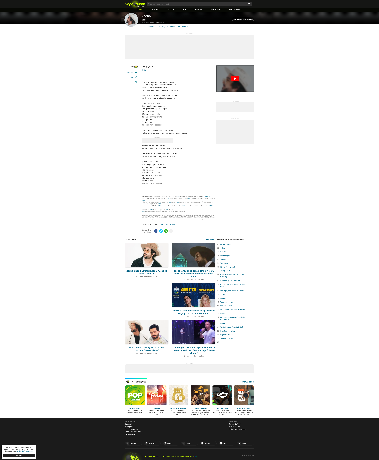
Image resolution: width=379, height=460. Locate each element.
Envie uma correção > (167, 224)
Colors (222, 248)
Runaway (223, 298)
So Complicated (226, 244)
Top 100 (155, 10)
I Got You (223, 313)
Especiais (128, 424)
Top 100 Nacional (131, 429)
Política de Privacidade (237, 429)
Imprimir (132, 82)
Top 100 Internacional (133, 432)
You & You (224, 263)
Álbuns (151, 27)
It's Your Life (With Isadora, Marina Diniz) (232, 286)
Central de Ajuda (235, 424)
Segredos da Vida (226, 335)
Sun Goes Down (226, 306)
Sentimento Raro (226, 338)
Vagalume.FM (234, 10)
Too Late (223, 294)
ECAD (143, 211)
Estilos (171, 10)
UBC (178, 196)
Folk (143, 19)
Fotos (158, 27)
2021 (151, 210)
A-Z (184, 10)
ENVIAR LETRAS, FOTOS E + (243, 19)
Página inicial (145, 22)
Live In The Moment (227, 267)
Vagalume (135, 4)
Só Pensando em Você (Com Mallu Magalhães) (232, 318)
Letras (144, 27)
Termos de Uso (234, 427)
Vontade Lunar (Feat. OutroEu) (231, 327)
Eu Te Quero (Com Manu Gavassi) (232, 310)
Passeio (223, 323)
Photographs (225, 256)
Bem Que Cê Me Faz (227, 331)
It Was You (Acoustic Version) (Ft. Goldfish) (232, 276)
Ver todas (210, 239)
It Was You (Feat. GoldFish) (230, 281)
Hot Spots (215, 10)
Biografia (165, 27)
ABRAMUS (207, 196)
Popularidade (175, 27)
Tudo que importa (226, 302)
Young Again (225, 271)
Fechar (19, 455)
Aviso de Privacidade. (25, 451)
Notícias (198, 10)
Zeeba (146, 16)
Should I (223, 259)
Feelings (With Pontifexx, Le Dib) (232, 291)
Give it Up (223, 252)
